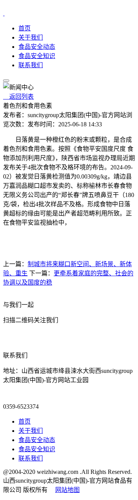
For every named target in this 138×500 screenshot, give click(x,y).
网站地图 (67, 490)
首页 (24, 28)
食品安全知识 (36, 56)
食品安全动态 (36, 46)
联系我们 (30, 65)
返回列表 (18, 96)
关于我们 (30, 37)
